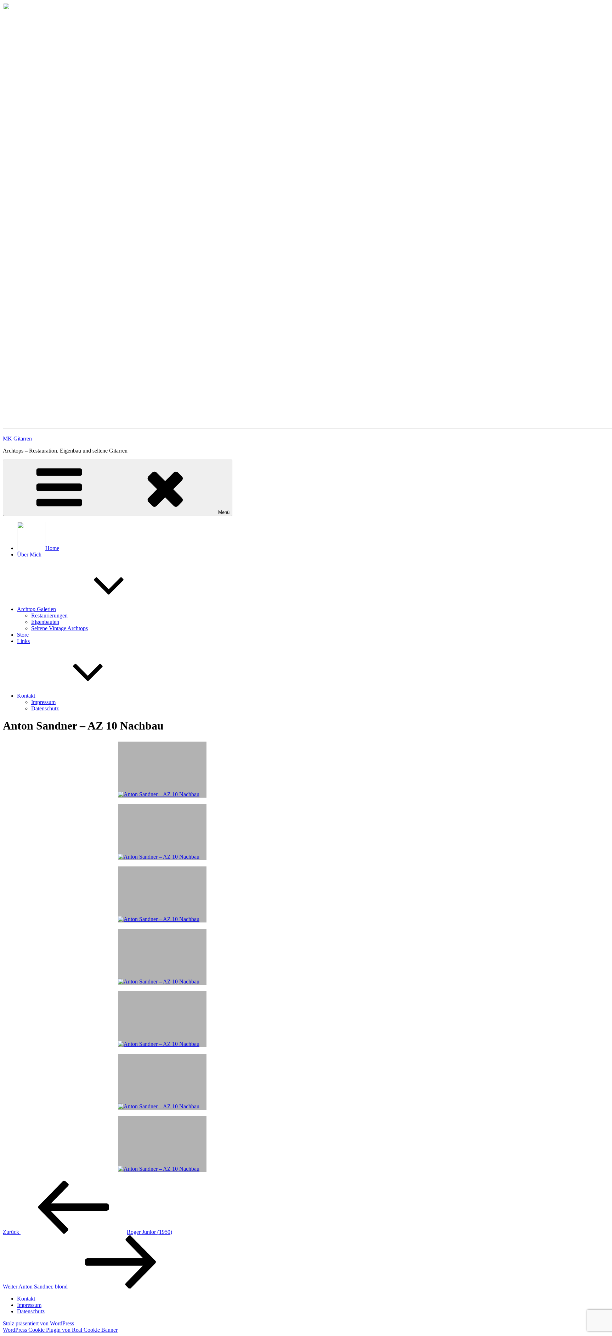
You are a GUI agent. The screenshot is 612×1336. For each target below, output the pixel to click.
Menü (224, 512)
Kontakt (26, 696)
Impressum (43, 702)
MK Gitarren (17, 439)
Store (23, 635)
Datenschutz (45, 708)
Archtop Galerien (36, 609)
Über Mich (29, 554)
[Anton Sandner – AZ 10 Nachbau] (162, 1144)
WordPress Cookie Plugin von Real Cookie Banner (60, 1330)
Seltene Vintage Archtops (59, 628)
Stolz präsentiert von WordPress (38, 1323)
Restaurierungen (49, 615)
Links (23, 641)
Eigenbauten (45, 622)
